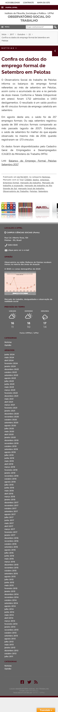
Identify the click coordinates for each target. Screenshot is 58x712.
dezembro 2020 (11, 414)
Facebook (22, 682)
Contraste (28, 2)
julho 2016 (9, 553)
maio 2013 (9, 645)
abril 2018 (8, 494)
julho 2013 (8, 642)
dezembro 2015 (11, 565)
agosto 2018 (10, 482)
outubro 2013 (10, 633)
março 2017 (9, 529)
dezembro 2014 (11, 594)
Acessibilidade (12, 2)
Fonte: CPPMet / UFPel (29, 333)
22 (30, 34)
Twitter (29, 682)
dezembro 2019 (11, 440)
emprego (44, 180)
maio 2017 (9, 523)
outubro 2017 (10, 508)
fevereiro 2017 (10, 532)
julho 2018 (9, 485)
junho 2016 (9, 556)
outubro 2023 (10, 372)
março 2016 (9, 562)
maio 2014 (9, 615)
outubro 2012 (10, 653)
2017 (12, 34)
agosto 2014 (10, 606)
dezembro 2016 (11, 538)
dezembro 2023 (11, 369)
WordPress (33, 691)
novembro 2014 (11, 597)
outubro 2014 (10, 600)
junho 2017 (9, 520)
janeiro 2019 (9, 473)
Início (4, 34)
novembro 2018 (11, 476)
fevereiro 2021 (10, 408)
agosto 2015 (9, 576)
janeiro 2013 (9, 647)
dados (36, 180)
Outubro (21, 34)
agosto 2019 (10, 452)
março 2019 (9, 467)
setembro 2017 (11, 511)
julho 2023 (9, 381)
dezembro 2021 (11, 396)
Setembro (43, 191)
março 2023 (9, 390)
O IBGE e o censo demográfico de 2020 (22, 269)
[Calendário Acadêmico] (8, 210)
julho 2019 (9, 455)
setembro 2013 (11, 636)
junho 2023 (9, 384)
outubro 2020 (10, 420)
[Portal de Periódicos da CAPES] (25, 210)
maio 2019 (9, 461)
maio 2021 (9, 399)
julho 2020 (9, 428)
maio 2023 (9, 387)
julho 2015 (8, 579)
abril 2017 (8, 526)
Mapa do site (43, 2)
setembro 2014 (11, 603)
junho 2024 (9, 354)
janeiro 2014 (9, 627)
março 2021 (9, 405)
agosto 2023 (10, 378)
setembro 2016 (11, 547)
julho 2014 (9, 609)
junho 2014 (9, 612)
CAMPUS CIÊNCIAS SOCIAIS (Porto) (23, 232)
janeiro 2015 (9, 591)
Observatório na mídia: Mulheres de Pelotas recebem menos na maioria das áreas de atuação (27, 263)
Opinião (7, 345)
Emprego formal (11, 183)
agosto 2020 (10, 425)
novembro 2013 (11, 630)
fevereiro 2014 (10, 624)
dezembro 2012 (11, 650)
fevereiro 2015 (10, 588)
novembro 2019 (11, 443)
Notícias (7, 48)
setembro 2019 (11, 449)
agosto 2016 (10, 550)
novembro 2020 (11, 417)
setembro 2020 (11, 422)
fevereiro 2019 (10, 470)
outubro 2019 (10, 446)
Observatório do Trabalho (16, 191)
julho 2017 (8, 517)
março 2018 (9, 497)
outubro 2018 (10, 479)
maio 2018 (9, 491)
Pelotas (33, 191)
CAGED (28, 180)
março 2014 (9, 621)
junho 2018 (9, 488)
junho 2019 (9, 458)
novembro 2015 (11, 568)
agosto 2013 (9, 639)
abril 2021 (8, 402)
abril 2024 (9, 360)
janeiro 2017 (9, 535)
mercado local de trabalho (31, 188)
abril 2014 (8, 618)
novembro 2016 (11, 541)
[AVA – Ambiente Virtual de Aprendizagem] (42, 210)
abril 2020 (9, 434)
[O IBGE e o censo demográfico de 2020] (20, 283)
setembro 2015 (11, 573)
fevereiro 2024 (11, 363)
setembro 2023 (11, 375)
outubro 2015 (10, 571)
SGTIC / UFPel (38, 692)
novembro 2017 (11, 505)
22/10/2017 (22, 177)
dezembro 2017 (11, 502)
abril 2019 (8, 464)
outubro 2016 (10, 544)
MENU (7, 27)
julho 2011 (8, 656)
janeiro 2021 (9, 411)
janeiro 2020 (10, 437)
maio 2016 (9, 559)
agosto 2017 (9, 514)
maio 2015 (9, 585)
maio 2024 (9, 357)
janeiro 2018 (9, 499)
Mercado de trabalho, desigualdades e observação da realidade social (28, 300)
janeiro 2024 (10, 366)
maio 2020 (9, 431)
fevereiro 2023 (11, 393)
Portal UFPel (11, 7)
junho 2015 (9, 582)
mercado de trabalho (30, 183)
